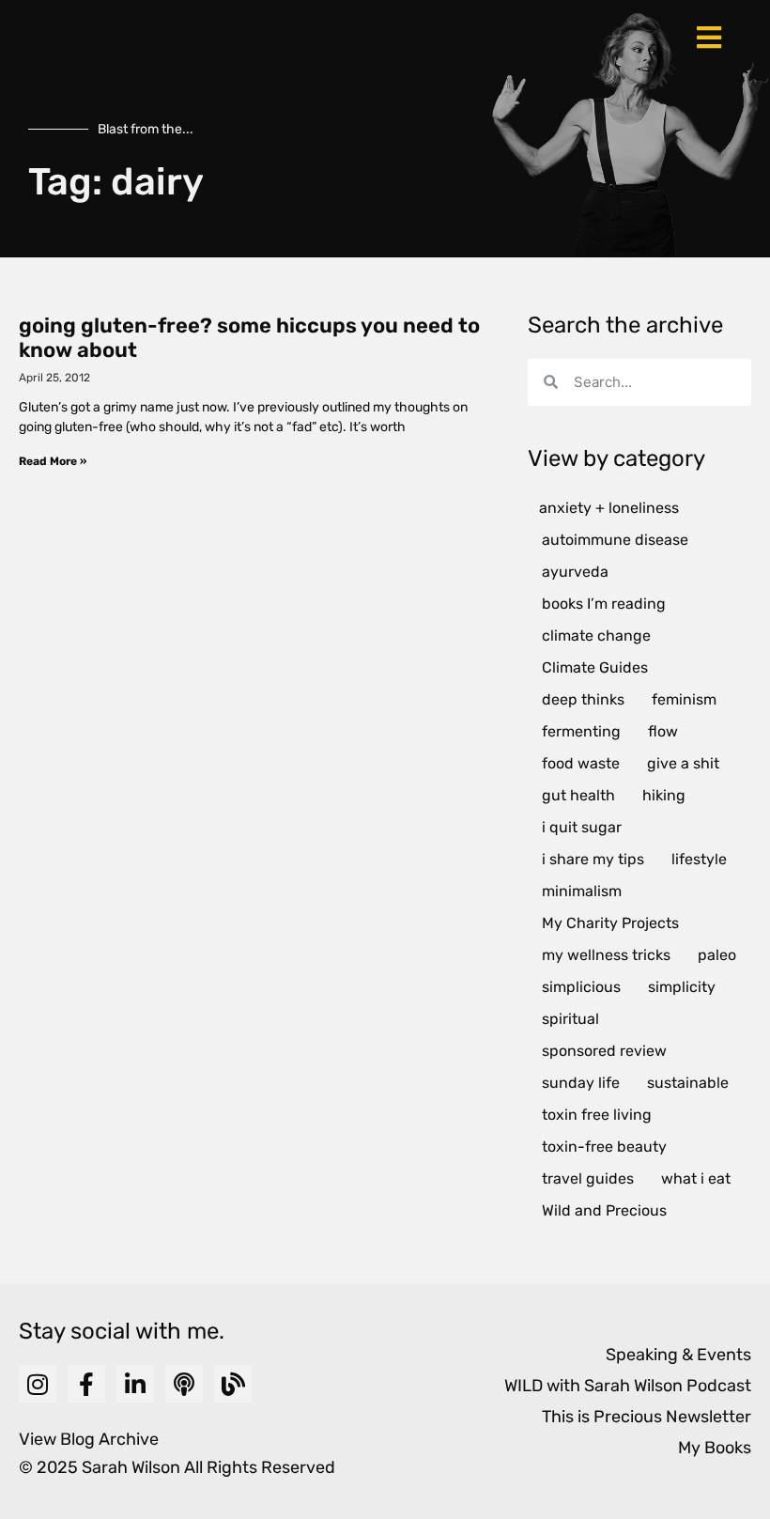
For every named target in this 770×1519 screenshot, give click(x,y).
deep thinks (583, 699)
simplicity (682, 987)
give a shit (683, 763)
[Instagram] (37, 1384)
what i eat (696, 1178)
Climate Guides (595, 667)
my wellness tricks (606, 955)
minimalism (582, 891)
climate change (596, 635)
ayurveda (575, 572)
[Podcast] (184, 1384)
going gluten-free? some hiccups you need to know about (249, 338)
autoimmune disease (615, 540)
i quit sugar (582, 827)
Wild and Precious (604, 1210)
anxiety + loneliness (609, 508)
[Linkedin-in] (135, 1384)
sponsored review (604, 1051)
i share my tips (593, 859)
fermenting (581, 731)
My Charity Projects (610, 923)
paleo (717, 955)
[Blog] (233, 1384)
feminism (684, 699)
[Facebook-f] (86, 1384)
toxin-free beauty (604, 1146)
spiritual (570, 1019)
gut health (578, 795)
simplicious (581, 987)
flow (663, 731)
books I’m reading (604, 603)
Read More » (52, 461)
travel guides (588, 1178)
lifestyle (699, 859)
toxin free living (597, 1115)
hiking (663, 795)
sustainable (688, 1083)
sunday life (581, 1083)
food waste (581, 763)
